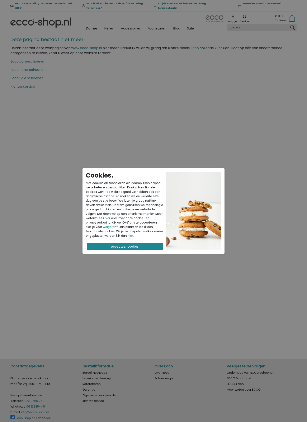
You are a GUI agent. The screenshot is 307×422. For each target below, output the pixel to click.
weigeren (109, 227)
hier (107, 218)
